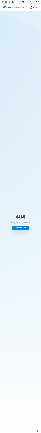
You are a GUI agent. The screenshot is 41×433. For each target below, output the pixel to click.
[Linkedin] (9, 2)
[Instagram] (13, 2)
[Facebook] (6, 2)
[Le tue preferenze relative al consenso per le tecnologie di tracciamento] (37, 431)
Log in (23, 2)
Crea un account (33, 2)
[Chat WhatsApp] (3, 2)
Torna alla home (21, 228)
